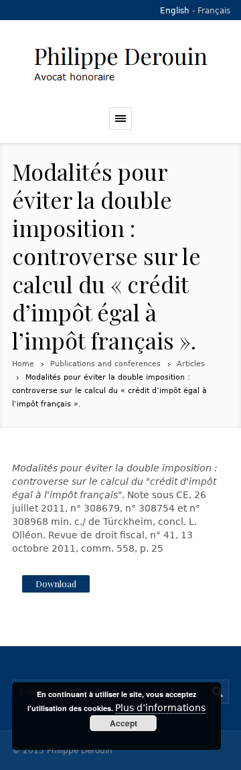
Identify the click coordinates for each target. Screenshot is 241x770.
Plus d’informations (160, 707)
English (174, 10)
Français (213, 10)
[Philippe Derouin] (120, 63)
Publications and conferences (105, 364)
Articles (191, 364)
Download (55, 583)
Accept (123, 723)
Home (23, 364)
